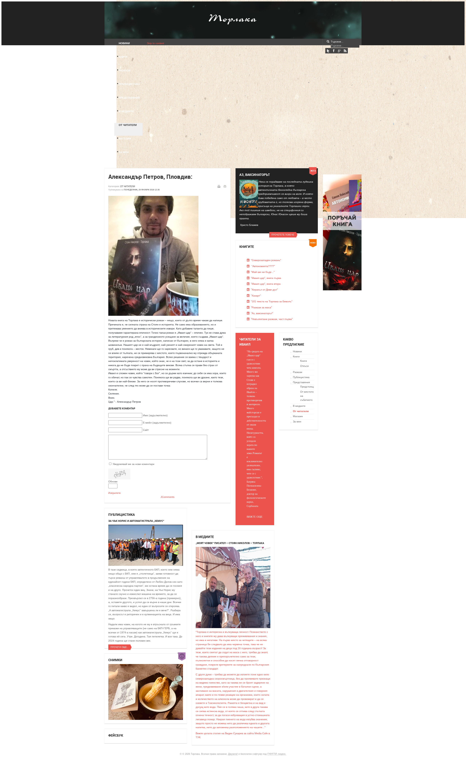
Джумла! (233, 754)
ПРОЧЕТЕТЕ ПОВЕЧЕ (282, 234)
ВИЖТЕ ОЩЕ (254, 516)
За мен (297, 421)
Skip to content (155, 43)
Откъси (304, 365)
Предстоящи (307, 386)
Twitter (328, 50)
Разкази (297, 372)
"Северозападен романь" (266, 260)
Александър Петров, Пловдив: (150, 176)
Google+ (339, 50)
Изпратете (114, 492)
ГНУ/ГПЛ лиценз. (276, 754)
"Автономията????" (263, 266)
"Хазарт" (256, 295)
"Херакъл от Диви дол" (264, 289)
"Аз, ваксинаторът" (262, 313)
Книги (296, 356)
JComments (167, 496)
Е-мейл (224, 186)
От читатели (127, 186)
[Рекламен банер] (342, 289)
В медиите (299, 405)
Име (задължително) (155, 415)
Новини (297, 351)
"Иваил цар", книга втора (266, 283)
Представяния (301, 382)
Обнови (112, 481)
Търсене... (337, 41)
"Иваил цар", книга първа (266, 278)
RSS (345, 50)
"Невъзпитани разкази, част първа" (272, 319)
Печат (218, 186)
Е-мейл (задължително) (157, 422)
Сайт (146, 429)
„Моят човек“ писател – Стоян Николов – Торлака (230, 543)
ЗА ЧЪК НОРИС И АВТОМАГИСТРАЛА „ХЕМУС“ (136, 521)
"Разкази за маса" (261, 307)
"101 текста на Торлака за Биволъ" (271, 301)
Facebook (333, 50)
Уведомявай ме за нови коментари (133, 464)
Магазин (298, 416)
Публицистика (301, 377)
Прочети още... (119, 647)
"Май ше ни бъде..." (263, 272)
